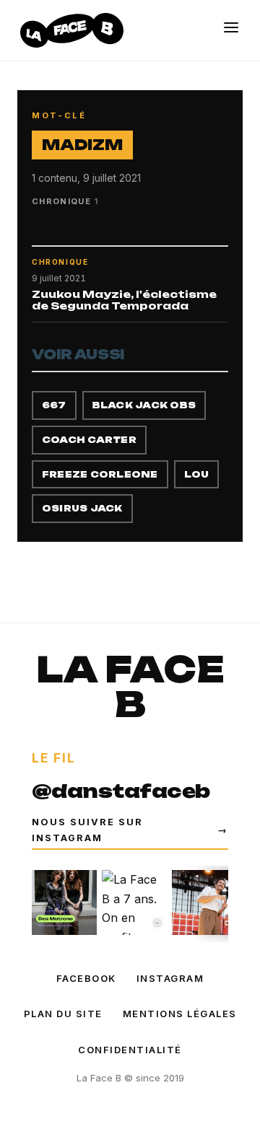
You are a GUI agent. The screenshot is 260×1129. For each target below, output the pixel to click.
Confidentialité (130, 1049)
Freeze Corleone (100, 474)
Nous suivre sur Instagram (130, 830)
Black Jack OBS (144, 405)
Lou (196, 474)
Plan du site (63, 1013)
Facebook (86, 978)
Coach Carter (89, 439)
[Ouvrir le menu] (231, 27)
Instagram (170, 978)
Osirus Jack (82, 508)
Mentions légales (180, 1013)
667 (54, 405)
